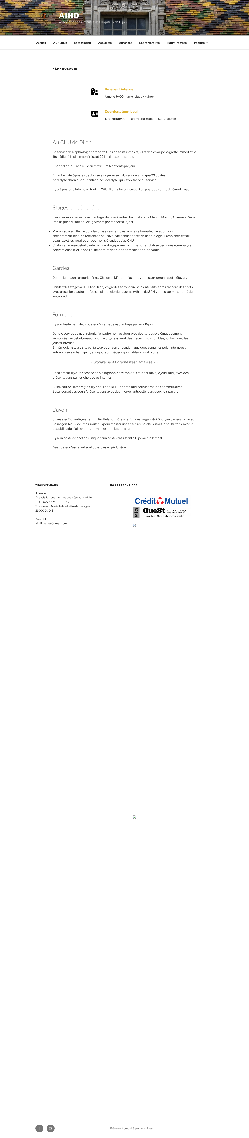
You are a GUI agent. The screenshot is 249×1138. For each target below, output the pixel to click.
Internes (199, 42)
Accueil (41, 42)
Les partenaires (149, 42)
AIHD (69, 15)
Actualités (105, 42)
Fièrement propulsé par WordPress (132, 1128)
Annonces (125, 42)
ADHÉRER (60, 42)
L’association (82, 42)
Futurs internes (177, 42)
